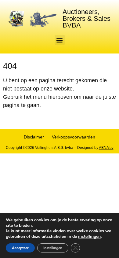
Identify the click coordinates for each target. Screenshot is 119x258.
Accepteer (20, 247)
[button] (60, 40)
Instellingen (52, 247)
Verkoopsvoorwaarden (73, 137)
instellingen (89, 236)
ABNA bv (106, 148)
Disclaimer (34, 137)
